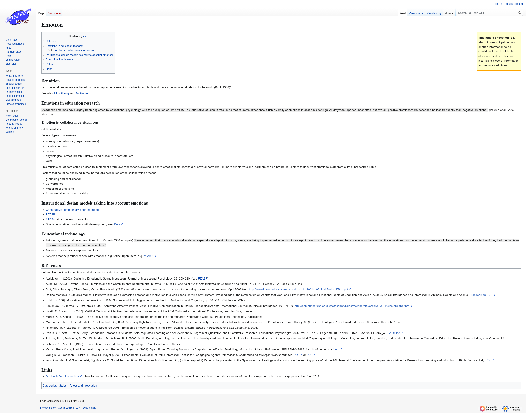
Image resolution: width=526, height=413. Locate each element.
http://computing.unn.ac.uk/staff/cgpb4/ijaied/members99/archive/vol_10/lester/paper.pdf (352, 305)
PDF (297, 355)
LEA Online (393, 333)
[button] (449, 12)
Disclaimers (89, 407)
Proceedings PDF (480, 294)
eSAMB (148, 256)
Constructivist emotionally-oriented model (72, 209)
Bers (117, 224)
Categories (50, 385)
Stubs (63, 385)
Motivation (82, 93)
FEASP (50, 214)
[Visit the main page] (18, 16)
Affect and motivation (83, 385)
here (336, 349)
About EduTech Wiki (69, 407)
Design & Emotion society (62, 376)
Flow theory (61, 93)
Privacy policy (48, 407)
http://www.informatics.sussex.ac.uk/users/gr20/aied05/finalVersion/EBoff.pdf (298, 289)
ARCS (50, 219)
